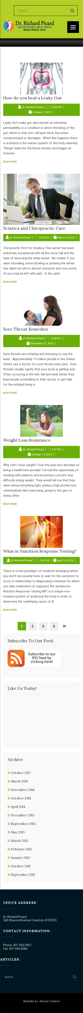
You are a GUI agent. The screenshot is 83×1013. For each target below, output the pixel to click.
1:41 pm (44, 560)
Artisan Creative (49, 1001)
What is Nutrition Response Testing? (40, 551)
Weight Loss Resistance (27, 440)
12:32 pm (56, 107)
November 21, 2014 (41, 343)
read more (10, 161)
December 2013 (22, 815)
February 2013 (21, 849)
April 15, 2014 (65, 560)
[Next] (64, 626)
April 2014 (18, 807)
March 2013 (19, 841)
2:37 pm (56, 449)
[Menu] (73, 27)
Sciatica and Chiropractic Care (34, 228)
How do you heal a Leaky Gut (32, 97)
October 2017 (21, 773)
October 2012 (21, 866)
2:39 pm (56, 338)
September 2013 (23, 824)
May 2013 (18, 832)
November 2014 (23, 790)
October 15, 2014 (42, 454)
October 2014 (21, 798)
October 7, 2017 (42, 112)
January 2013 (20, 858)
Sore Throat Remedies (25, 329)
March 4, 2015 (65, 237)
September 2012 (23, 875)
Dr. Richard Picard (32, 107)
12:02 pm (44, 237)
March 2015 (19, 781)
